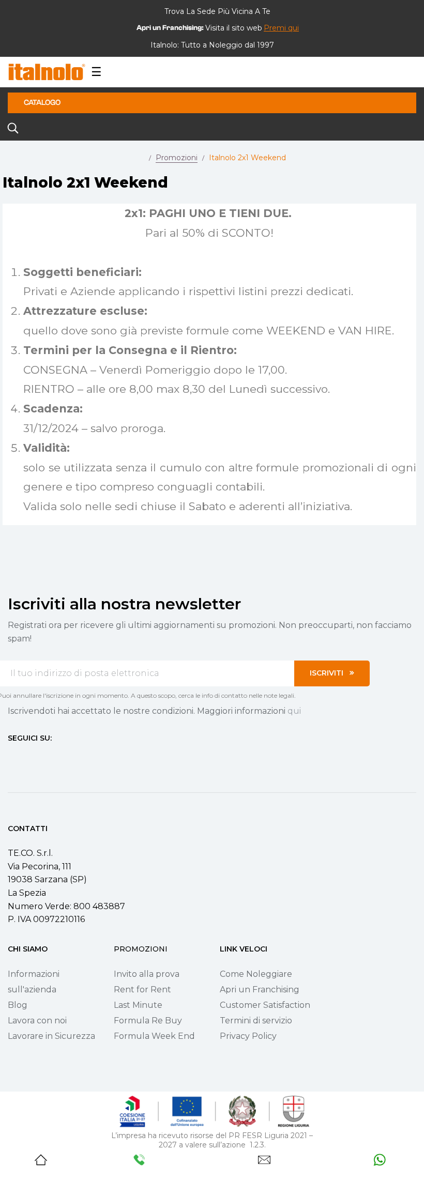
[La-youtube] (49, 757)
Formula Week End (154, 1036)
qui (294, 711)
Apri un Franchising (259, 989)
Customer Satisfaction (265, 1005)
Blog (17, 1005)
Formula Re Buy (148, 1020)
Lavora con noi (37, 1020)
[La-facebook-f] (12, 757)
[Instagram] (30, 757)
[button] (281, 28)
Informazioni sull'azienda (33, 981)
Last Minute (138, 1005)
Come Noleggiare (256, 974)
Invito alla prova (146, 974)
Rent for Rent (142, 989)
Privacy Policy (248, 1036)
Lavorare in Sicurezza (51, 1036)
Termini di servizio (256, 1020)
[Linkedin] (68, 757)
